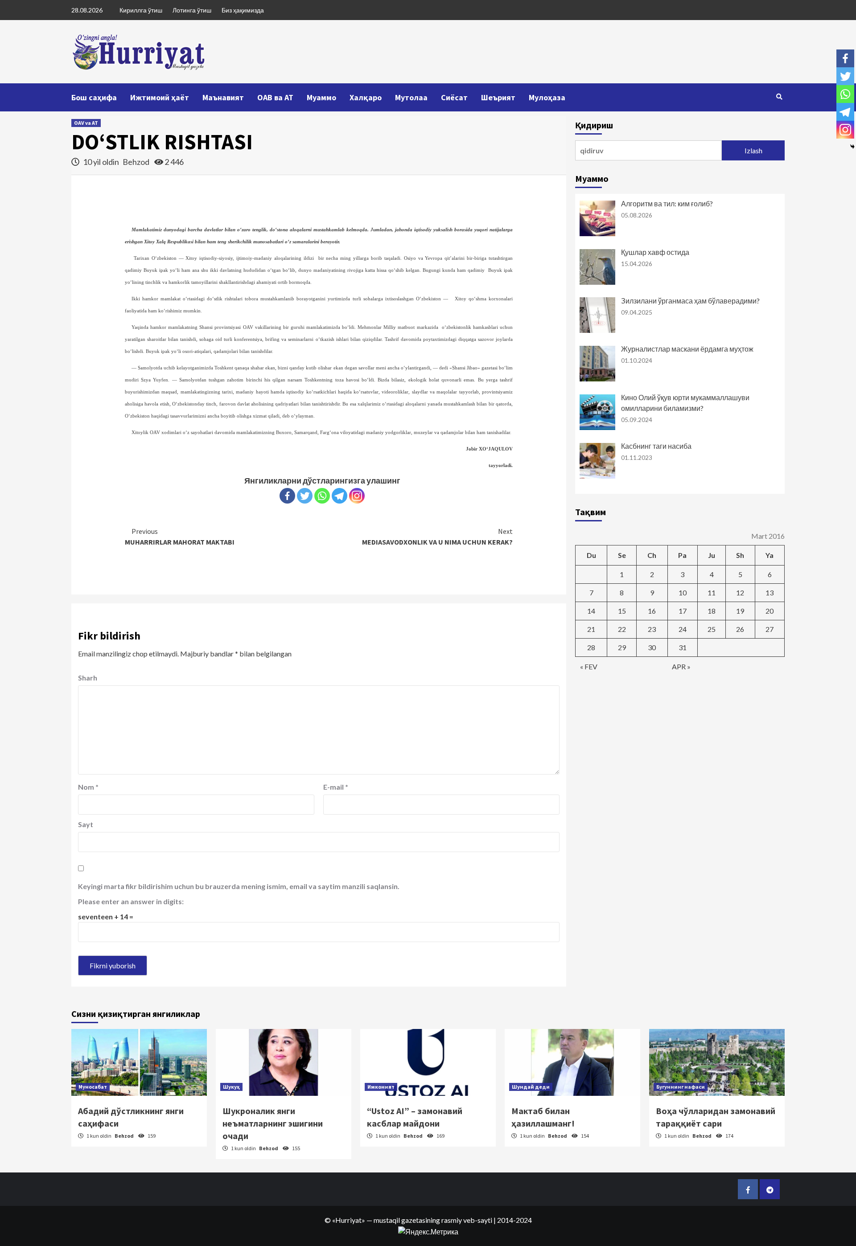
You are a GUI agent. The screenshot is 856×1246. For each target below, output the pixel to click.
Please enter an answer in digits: (131, 901)
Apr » (681, 666)
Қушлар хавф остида (655, 252)
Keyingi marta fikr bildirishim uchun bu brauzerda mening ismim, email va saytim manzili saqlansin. (238, 886)
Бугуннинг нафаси (680, 1086)
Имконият (381, 1086)
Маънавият (223, 97)
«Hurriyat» (348, 1220)
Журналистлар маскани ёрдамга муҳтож (687, 348)
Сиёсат (454, 97)
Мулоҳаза (547, 97)
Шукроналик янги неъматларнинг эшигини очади (272, 1123)
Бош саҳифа (94, 97)
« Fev (588, 666)
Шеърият (498, 97)
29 (622, 647)
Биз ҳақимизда (243, 10)
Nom (88, 787)
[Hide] (852, 146)
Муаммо (321, 97)
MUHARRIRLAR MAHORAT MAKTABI (180, 536)
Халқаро (366, 97)
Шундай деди (531, 1086)
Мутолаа (411, 97)
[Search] (779, 96)
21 (591, 629)
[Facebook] (287, 496)
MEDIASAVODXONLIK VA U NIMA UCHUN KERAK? (437, 536)
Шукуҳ (231, 1086)
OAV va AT (86, 122)
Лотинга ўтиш (192, 10)
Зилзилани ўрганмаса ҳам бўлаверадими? (690, 300)
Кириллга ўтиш (140, 10)
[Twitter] (305, 496)
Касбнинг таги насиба (656, 446)
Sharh (87, 677)
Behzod (137, 162)
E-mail (335, 787)
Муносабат (92, 1086)
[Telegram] (339, 496)
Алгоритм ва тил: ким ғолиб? (667, 203)
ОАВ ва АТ (275, 97)
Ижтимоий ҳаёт (159, 97)
